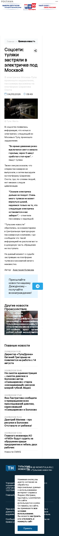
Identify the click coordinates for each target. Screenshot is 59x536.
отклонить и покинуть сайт (26, 520)
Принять (27, 528)
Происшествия (25, 41)
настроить (35, 516)
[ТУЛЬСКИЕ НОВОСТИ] (10, 468)
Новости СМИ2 (12, 451)
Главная (11, 41)
